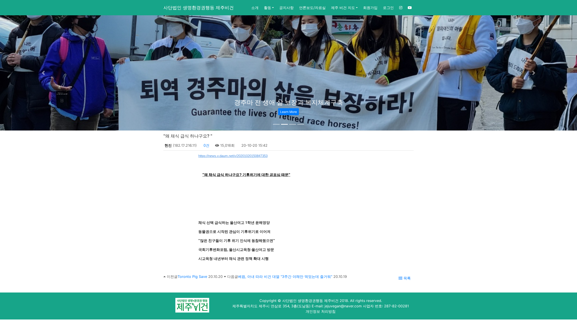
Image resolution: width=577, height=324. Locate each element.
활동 (267, 7)
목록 (406, 278)
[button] (43, 72)
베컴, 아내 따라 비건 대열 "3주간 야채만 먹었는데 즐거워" (285, 276)
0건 (205, 145)
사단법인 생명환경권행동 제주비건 (198, 7)
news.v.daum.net (202, 196)
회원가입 (370, 7)
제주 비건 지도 (343, 7)
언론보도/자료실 (312, 7)
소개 (255, 7)
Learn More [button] (288, 112)
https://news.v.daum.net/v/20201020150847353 (233, 156)
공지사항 (286, 7)
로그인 (388, 7)
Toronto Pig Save (192, 276)
